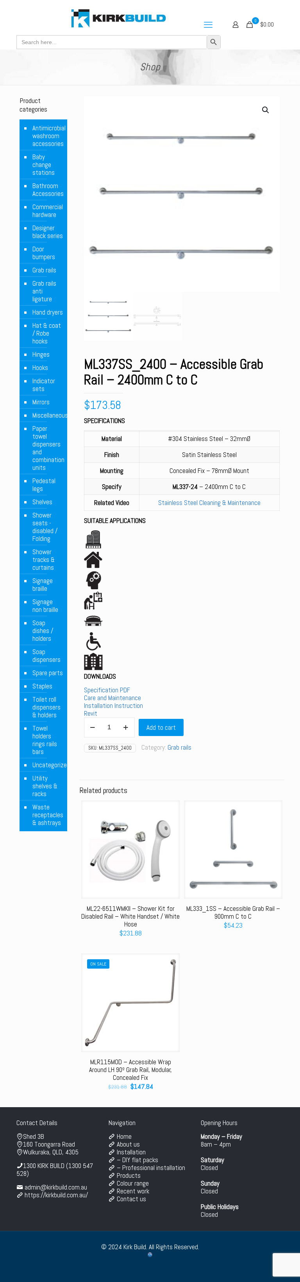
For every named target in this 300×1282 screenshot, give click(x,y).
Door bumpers (43, 253)
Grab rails (179, 747)
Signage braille (42, 584)
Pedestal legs (43, 485)
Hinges (41, 354)
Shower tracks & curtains (43, 560)
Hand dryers (47, 312)
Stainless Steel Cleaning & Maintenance (209, 502)
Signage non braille (45, 605)
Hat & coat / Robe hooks (46, 333)
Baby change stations (43, 165)
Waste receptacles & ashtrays (47, 815)
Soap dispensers (46, 655)
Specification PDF (107, 690)
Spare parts (47, 673)
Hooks (40, 367)
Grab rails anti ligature (44, 291)
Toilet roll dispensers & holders (46, 707)
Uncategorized (47, 765)
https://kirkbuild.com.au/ (56, 1195)
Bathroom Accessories (47, 189)
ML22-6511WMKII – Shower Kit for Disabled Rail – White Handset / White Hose (130, 916)
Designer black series (47, 232)
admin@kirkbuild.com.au (56, 1187)
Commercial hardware (47, 211)
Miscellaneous (47, 415)
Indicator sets (43, 385)
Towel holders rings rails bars (44, 740)
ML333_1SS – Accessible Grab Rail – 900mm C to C (233, 912)
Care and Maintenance (112, 697)
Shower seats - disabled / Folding (44, 527)
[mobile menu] (208, 24)
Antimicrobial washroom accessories (47, 136)
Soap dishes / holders (42, 631)
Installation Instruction (113, 705)
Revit (90, 713)
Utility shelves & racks (44, 786)
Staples (42, 686)
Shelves (42, 502)
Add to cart (161, 727)
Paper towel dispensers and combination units (47, 448)
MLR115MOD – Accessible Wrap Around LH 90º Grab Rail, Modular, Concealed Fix (130, 1070)
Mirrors (41, 402)
